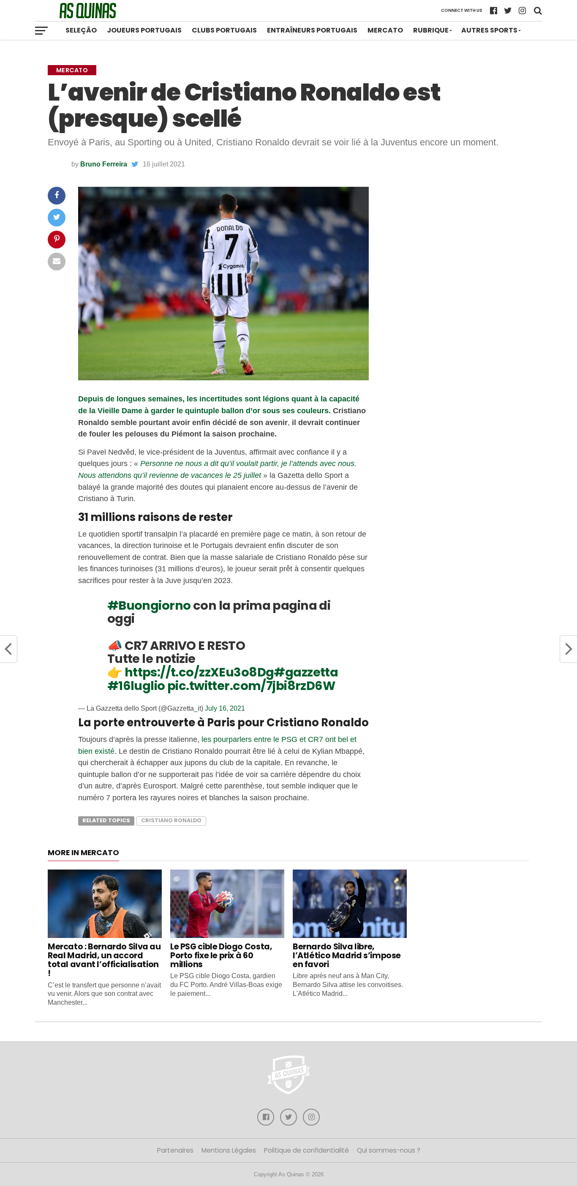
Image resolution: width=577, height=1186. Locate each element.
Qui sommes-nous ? (388, 1150)
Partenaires (175, 1150)
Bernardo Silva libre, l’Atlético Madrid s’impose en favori (347, 955)
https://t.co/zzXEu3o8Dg (199, 672)
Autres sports (489, 30)
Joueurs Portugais (144, 30)
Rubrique (431, 30)
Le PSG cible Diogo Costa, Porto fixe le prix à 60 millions (221, 955)
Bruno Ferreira (103, 164)
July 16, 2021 (225, 708)
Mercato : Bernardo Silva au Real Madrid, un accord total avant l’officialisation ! (104, 960)
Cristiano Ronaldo (171, 820)
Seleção (81, 30)
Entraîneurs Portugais (312, 30)
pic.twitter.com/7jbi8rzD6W (251, 685)
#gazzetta (306, 672)
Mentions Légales (228, 1150)
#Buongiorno (149, 605)
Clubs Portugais (224, 30)
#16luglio (136, 685)
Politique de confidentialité (306, 1150)
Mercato (385, 30)
